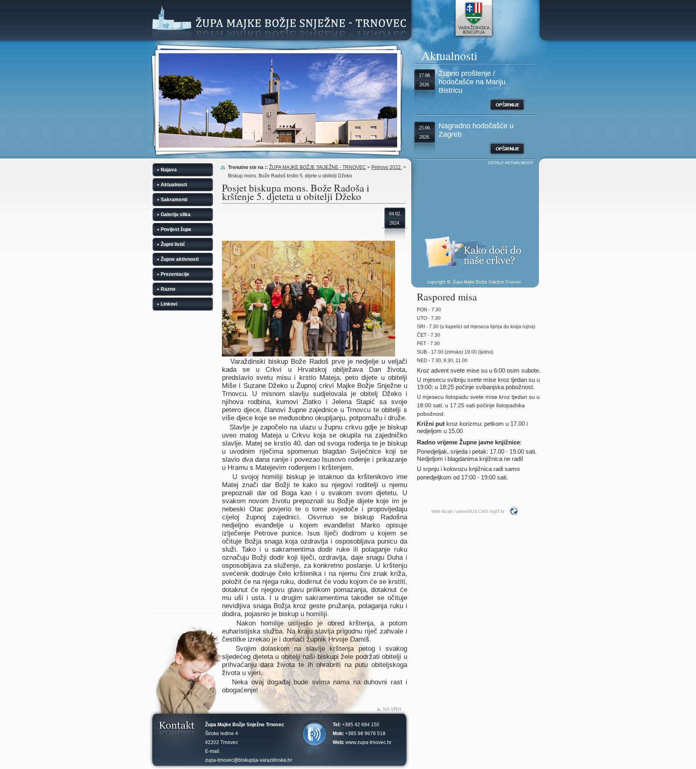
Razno (168, 289)
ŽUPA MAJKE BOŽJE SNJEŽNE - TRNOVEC (317, 167)
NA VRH (392, 709)
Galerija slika (176, 214)
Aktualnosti (174, 185)
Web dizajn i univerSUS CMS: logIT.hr (468, 511)
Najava (169, 170)
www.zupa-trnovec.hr (369, 742)
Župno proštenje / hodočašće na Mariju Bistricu (472, 81)
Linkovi (169, 304)
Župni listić (173, 244)
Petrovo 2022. (386, 167)
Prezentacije (175, 274)
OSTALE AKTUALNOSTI (510, 162)
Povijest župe (176, 229)
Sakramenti (174, 199)
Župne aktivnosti (180, 259)
